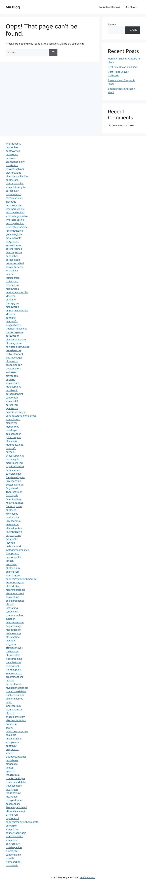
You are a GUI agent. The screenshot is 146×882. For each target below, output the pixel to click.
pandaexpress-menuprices (21, 415)
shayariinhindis (14, 836)
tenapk (10, 560)
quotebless (12, 760)
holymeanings (14, 626)
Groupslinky (12, 553)
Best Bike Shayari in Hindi (122, 67)
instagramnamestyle (17, 550)
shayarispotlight (15, 455)
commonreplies (14, 615)
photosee (11, 510)
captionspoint (13, 557)
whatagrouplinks (15, 209)
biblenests (12, 361)
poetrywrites (13, 151)
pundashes (12, 256)
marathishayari (14, 462)
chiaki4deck (12, 666)
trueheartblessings (16, 328)
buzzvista (11, 724)
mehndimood (13, 546)
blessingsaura (14, 343)
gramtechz (12, 539)
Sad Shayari (131, 7)
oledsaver (11, 423)
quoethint (11, 745)
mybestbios (12, 426)
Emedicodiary (13, 499)
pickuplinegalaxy (15, 161)
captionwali (12, 818)
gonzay (10, 680)
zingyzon (11, 644)
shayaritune (12, 597)
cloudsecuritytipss (16, 756)
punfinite (11, 299)
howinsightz (12, 459)
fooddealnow (13, 793)
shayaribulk (12, 241)
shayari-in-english (16, 187)
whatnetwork (13, 143)
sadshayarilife (14, 847)
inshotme (11, 201)
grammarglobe (14, 234)
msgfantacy (12, 749)
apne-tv (10, 771)
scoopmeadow (14, 364)
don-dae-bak (13, 350)
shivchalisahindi (15, 169)
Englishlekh (12, 488)
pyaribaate (12, 408)
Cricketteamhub (15, 695)
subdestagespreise (17, 216)
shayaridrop (12, 829)
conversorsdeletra (16, 691)
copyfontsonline (15, 466)
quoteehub (12, 154)
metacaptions (13, 386)
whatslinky (12, 270)
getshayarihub (14, 248)
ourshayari (12, 404)
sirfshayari (12, 814)
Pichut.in (11, 640)
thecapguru (12, 285)
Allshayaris (12, 495)
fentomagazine (14, 230)
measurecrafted (15, 263)
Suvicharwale (13, 481)
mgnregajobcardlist (17, 292)
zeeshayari (12, 430)
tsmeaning (12, 608)
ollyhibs (10, 713)
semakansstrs (14, 673)
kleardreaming (14, 658)
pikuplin (10, 604)
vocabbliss (12, 165)
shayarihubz (13, 383)
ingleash (10, 618)
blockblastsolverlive (17, 176)
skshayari (11, 564)
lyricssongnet (13, 437)
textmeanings (13, 633)
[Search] (53, 52)
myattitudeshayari (16, 412)
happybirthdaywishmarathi (21, 579)
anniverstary (13, 843)
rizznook (10, 452)
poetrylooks (12, 517)
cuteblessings (14, 473)
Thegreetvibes (14, 492)
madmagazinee (14, 444)
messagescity (13, 629)
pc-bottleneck (14, 684)
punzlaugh (12, 390)
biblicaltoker (13, 586)
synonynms (12, 611)
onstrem (10, 274)
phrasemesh (13, 259)
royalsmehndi (13, 194)
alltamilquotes (14, 528)
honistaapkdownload (18, 346)
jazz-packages (14, 357)
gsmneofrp (12, 321)
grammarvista (13, 238)
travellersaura (13, 662)
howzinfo (11, 448)
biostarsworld (13, 172)
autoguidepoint (14, 393)
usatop (10, 767)
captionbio (12, 147)
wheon (9, 753)
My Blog (13, 7)
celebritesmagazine (17, 731)
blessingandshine (16, 339)
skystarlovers (13, 368)
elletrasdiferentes (16, 720)
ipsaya (9, 727)
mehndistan (12, 524)
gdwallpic (11, 825)
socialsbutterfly (14, 267)
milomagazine (14, 738)
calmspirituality (14, 198)
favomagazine (14, 531)
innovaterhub (13, 705)
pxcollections (13, 803)
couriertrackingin (15, 778)
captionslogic (13, 854)
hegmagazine (13, 535)
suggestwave (13, 325)
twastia (10, 858)
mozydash (12, 796)
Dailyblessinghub (15, 477)
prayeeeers (12, 375)
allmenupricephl (15, 593)
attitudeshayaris (15, 582)
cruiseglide (12, 281)
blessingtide (13, 637)
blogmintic (12, 764)
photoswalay (13, 568)
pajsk (9, 702)
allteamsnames (14, 698)
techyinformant (14, 354)
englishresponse (15, 600)
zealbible (11, 734)
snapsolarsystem (15, 716)
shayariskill (12, 401)
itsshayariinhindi (15, 212)
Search (112, 24)
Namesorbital (13, 862)
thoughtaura (13, 774)
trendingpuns (13, 669)
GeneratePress (87, 877)
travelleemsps (14, 785)
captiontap (12, 397)
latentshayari (13, 575)
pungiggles (12, 789)
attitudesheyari (14, 647)
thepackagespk (14, 332)
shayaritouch (13, 419)
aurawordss (12, 335)
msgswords (12, 288)
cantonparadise (15, 183)
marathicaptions (15, 622)
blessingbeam (14, 252)
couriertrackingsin (16, 832)
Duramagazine (14, 506)
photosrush (12, 180)
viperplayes (12, 742)
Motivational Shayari (109, 7)
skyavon (10, 379)
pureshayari (12, 190)
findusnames (13, 470)
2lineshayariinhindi (16, 807)
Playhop (10, 542)
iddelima (11, 296)
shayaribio (12, 840)
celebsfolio (12, 865)
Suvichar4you (13, 521)
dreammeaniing (15, 676)
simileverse (12, 651)
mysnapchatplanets (17, 687)
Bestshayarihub (15, 484)
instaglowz (12, 372)
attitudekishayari (15, 811)
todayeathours (14, 800)
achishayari (12, 571)
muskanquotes (14, 205)
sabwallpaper (13, 245)
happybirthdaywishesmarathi (22, 822)
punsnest (11, 158)
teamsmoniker (14, 709)
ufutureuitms (13, 655)
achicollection (13, 433)
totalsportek (13, 277)
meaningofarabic (15, 589)
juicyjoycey (12, 513)
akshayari (11, 441)
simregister (12, 851)
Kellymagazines (14, 502)
